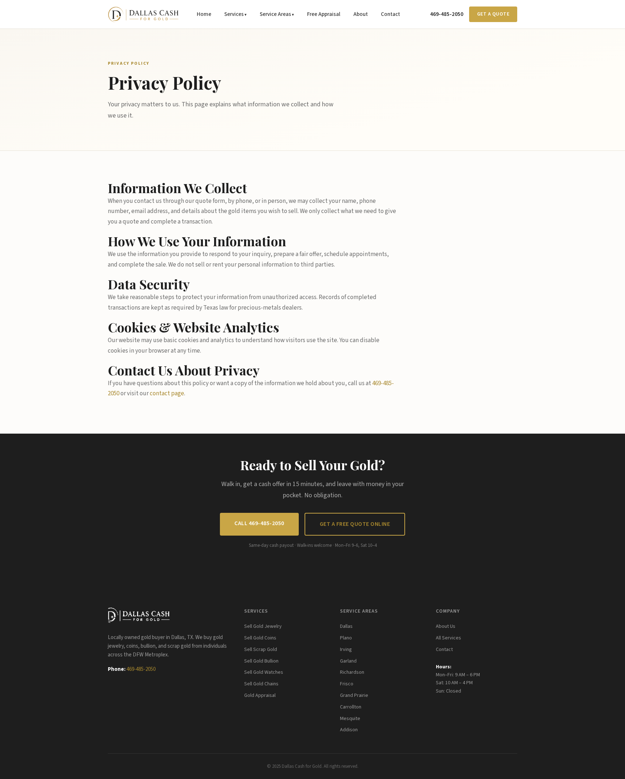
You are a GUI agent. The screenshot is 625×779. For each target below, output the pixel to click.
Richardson (352, 672)
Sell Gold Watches (263, 672)
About (360, 14)
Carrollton (350, 707)
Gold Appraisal (260, 695)
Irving (346, 649)
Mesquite (350, 718)
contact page (167, 393)
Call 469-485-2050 (259, 523)
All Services (448, 638)
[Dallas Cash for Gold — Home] (143, 14)
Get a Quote (493, 14)
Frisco (346, 684)
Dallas (346, 626)
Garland (348, 661)
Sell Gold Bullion (261, 661)
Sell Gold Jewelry (263, 626)
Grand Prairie (354, 695)
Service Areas (275, 14)
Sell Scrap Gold (260, 649)
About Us (445, 626)
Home (204, 14)
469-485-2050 (446, 14)
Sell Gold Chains (261, 684)
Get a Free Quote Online (355, 524)
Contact (390, 14)
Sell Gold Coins (260, 638)
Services (234, 14)
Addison (349, 729)
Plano (346, 638)
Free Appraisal (323, 14)
